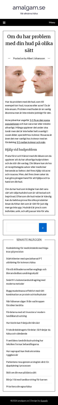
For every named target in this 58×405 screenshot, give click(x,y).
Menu (52, 22)
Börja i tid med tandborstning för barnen (26, 379)
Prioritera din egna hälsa (19, 386)
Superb (44, 400)
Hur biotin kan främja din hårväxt (23, 322)
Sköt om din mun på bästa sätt (21, 372)
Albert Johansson (36, 58)
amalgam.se (29, 7)
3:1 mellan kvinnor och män (31, 142)
